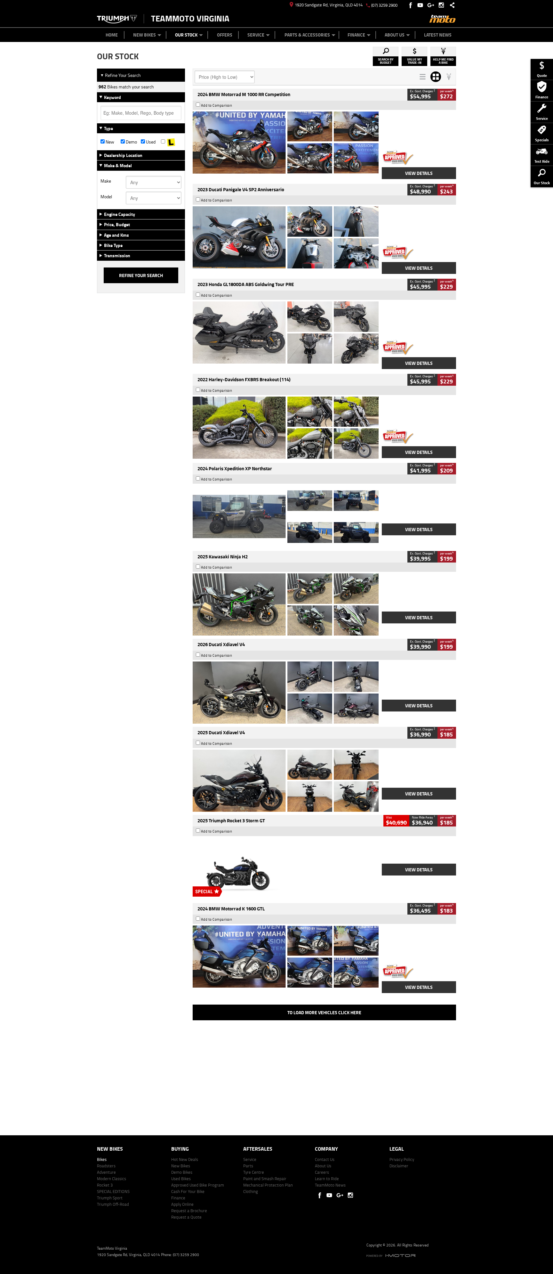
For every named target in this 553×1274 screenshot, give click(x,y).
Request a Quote (186, 1217)
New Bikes (144, 34)
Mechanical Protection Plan (268, 1185)
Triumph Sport (110, 1198)
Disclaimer (398, 1166)
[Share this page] (450, 5)
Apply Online (182, 1204)
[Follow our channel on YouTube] (421, 5)
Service (255, 34)
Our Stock (186, 34)
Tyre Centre (253, 1172)
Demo (131, 142)
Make (105, 181)
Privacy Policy (401, 1159)
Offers (224, 34)
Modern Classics (111, 1178)
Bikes (102, 1159)
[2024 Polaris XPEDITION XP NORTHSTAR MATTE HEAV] (286, 516)
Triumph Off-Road (113, 1204)
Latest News (438, 34)
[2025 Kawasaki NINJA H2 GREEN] (286, 604)
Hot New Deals (184, 1159)
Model (106, 197)
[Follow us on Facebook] (411, 5)
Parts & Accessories (307, 34)
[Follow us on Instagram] (442, 5)
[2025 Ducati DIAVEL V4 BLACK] (286, 693)
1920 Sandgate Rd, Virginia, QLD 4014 (329, 5)
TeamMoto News (330, 1185)
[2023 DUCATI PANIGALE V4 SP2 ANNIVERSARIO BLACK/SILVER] (286, 237)
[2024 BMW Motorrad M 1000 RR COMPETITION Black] (286, 142)
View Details (419, 173)
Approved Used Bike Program (197, 1185)
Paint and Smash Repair (264, 1178)
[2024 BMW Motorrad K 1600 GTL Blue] (286, 956)
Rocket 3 (105, 1185)
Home (112, 34)
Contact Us (324, 1159)
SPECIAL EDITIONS (113, 1191)
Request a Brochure (189, 1210)
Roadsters (106, 1166)
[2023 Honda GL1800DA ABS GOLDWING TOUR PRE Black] (286, 332)
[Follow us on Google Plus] (432, 5)
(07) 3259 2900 (384, 5)
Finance (356, 34)
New (109, 142)
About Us (395, 34)
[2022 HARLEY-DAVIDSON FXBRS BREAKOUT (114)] (286, 428)
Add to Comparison (216, 105)
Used (150, 142)
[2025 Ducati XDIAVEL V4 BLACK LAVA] (286, 781)
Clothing (250, 1191)
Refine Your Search (120, 75)
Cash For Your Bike (187, 1191)
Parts (248, 1166)
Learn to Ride (327, 1178)
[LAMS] (171, 142)
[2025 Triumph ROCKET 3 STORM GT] (286, 869)
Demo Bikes (181, 1172)
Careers (322, 1172)
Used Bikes (181, 1178)
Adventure (106, 1172)
